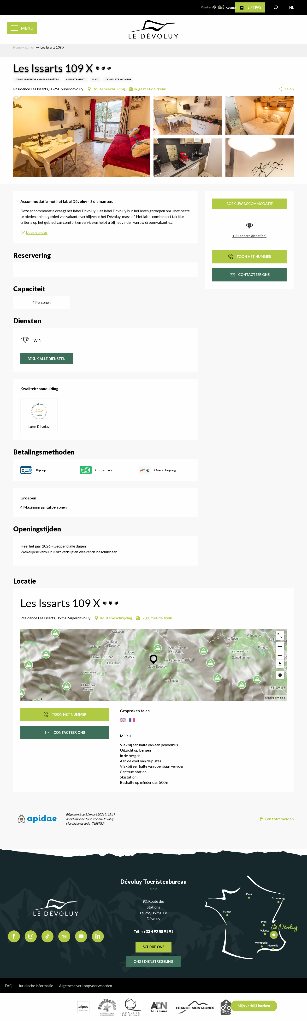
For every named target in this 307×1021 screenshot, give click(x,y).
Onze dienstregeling (153, 961)
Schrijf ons (153, 947)
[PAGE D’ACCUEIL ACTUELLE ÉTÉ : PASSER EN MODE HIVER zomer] (222, 7)
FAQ (8, 985)
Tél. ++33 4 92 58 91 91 (153, 931)
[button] (276, 7)
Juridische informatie (35, 985)
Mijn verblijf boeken (254, 1006)
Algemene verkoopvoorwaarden (85, 985)
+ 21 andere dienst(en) (249, 236)
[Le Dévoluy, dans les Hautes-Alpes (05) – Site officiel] (153, 29)
